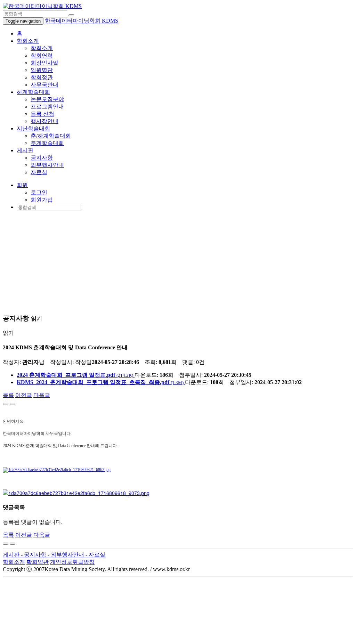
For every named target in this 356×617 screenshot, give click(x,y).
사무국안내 (44, 85)
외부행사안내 (47, 165)
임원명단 (42, 70)
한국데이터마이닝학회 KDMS (81, 21)
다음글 (41, 395)
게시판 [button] (25, 150)
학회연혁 (42, 55)
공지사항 (42, 158)
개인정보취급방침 (72, 562)
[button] (22, 185)
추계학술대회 (47, 143)
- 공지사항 (34, 555)
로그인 (39, 192)
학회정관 (42, 77)
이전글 (23, 395)
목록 (8, 395)
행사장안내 (44, 121)
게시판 (12, 555)
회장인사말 (44, 63)
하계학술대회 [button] (33, 92)
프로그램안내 (47, 106)
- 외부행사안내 (67, 555)
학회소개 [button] (28, 41)
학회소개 (42, 48)
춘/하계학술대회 (51, 136)
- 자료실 (95, 555)
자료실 (39, 172)
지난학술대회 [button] (33, 128)
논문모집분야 (47, 99)
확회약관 (37, 562)
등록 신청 (42, 114)
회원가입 (42, 200)
